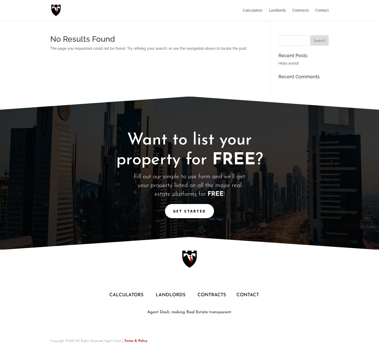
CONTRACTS (211, 295)
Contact (322, 10)
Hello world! (288, 63)
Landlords (277, 10)
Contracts (300, 10)
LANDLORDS (170, 295)
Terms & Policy (135, 341)
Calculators (252, 10)
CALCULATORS (127, 295)
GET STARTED (189, 211)
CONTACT (247, 295)
